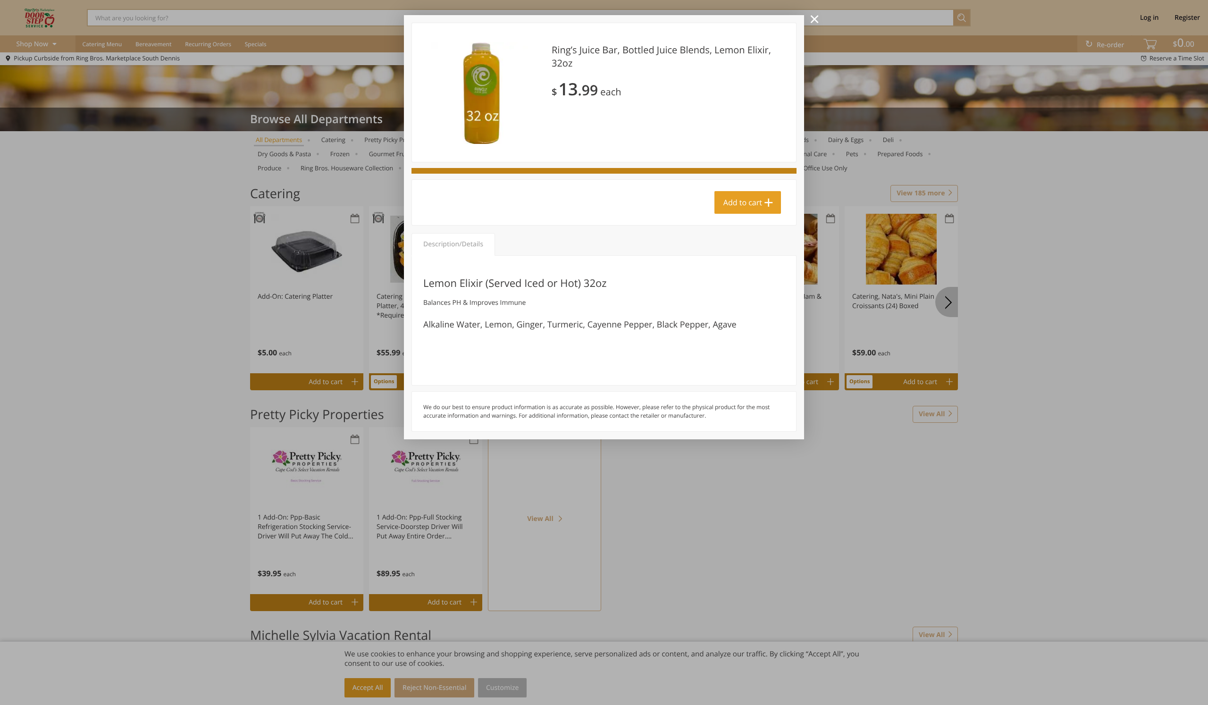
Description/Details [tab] (453, 244)
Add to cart (742, 202)
